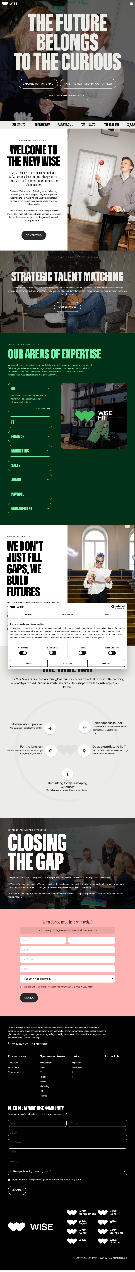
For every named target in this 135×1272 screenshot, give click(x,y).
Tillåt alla (106, 663)
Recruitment (13, 1067)
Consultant (13, 1062)
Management (46, 1062)
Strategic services (16, 1072)
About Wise (77, 1067)
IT (41, 1072)
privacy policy (87, 986)
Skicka (29, 997)
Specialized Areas (52, 1056)
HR (41, 1091)
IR (72, 1076)
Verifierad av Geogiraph (86, 1257)
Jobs (74, 1072)
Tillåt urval (67, 663)
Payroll (43, 1076)
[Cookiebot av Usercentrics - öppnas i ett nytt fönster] (113, 607)
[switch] (52, 653)
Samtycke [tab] (28, 615)
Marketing (44, 1086)
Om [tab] (107, 615)
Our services (17, 1056)
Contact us (34, 235)
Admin (43, 1081)
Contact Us (111, 1056)
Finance (43, 1095)
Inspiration (76, 1062)
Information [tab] (67, 615)
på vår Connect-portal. (87, 930)
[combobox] (23, 959)
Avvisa (29, 663)
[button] (131, 3)
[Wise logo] (10, 3)
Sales (42, 1067)
